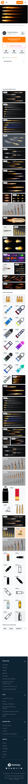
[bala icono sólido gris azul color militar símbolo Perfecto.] (8, 398)
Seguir (22, 34)
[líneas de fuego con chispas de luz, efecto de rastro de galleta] (13, 317)
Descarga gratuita (14, 39)
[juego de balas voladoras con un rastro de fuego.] (6, 197)
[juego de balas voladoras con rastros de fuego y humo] (13, 163)
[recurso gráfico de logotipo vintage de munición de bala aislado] (7, 239)
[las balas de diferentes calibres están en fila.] (13, 584)
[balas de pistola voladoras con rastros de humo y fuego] (13, 125)
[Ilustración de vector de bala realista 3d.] (8, 330)
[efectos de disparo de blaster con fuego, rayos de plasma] (13, 277)
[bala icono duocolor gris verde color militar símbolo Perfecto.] (18, 480)
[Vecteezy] (2, 2)
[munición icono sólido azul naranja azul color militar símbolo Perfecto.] (8, 351)
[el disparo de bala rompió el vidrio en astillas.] (8, 288)
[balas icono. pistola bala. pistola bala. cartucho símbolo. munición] (5, 615)
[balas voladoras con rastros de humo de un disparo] (13, 109)
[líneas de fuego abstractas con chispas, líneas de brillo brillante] (13, 309)
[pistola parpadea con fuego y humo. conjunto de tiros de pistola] (13, 264)
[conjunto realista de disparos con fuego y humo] (9, 206)
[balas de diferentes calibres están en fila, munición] (8, 250)
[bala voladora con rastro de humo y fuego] (13, 96)
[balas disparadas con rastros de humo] (13, 152)
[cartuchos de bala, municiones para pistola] (13, 218)
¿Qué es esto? (14, 57)
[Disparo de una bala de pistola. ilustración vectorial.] (13, 229)
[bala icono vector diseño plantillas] (8, 729)
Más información (8, 60)
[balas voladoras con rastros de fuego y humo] (13, 186)
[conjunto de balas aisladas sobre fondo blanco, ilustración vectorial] (8, 658)
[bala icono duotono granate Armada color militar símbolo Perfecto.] (8, 363)
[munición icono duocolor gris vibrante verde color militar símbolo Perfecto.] (8, 387)
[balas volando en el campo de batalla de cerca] (13, 139)
